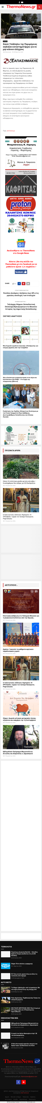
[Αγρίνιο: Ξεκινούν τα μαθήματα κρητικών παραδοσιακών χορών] (21, 635)
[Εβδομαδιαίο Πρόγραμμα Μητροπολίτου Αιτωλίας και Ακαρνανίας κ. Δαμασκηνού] (21, 737)
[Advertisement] (21, 846)
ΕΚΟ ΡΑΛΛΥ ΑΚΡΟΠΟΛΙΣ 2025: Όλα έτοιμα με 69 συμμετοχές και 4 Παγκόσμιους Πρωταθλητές (25, 1009)
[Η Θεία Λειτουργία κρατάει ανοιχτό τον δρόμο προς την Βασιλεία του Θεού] (5, 1046)
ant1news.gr (11, 131)
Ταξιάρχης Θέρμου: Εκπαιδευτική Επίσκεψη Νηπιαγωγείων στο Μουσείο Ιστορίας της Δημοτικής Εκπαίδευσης (21, 306)
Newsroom (8, 52)
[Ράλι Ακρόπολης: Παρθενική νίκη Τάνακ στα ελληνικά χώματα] (5, 1000)
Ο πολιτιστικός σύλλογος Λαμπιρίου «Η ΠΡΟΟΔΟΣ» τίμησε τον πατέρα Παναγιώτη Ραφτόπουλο (18, 517)
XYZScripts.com (31, 1102)
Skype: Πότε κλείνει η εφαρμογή (22, 963)
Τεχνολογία (6, 947)
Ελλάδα (5, 41)
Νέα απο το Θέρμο (16, 1097)
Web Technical (25, 1093)
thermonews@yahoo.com (29, 1076)
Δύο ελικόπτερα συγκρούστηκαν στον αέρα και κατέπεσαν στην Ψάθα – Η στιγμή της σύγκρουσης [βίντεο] (20, 379)
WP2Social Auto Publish (13, 1102)
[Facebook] (18, 1082)
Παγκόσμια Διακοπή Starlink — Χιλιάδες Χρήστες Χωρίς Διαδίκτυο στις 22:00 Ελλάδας (24, 953)
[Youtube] (23, 1082)
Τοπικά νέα (26, 1097)
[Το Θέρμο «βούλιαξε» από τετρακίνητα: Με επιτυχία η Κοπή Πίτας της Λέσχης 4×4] (5, 990)
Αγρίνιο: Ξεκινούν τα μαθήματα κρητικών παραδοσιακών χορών (18, 650)
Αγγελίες (32, 1097)
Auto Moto (6, 982)
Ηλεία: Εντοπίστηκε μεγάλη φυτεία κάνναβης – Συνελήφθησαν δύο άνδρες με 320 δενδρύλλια (19, 482)
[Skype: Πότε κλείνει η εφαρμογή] (5, 966)
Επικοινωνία (32, 1099)
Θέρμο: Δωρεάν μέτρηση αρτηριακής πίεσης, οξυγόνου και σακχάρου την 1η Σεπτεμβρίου (19, 719)
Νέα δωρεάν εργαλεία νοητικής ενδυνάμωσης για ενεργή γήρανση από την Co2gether (20, 347)
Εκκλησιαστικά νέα (9, 1018)
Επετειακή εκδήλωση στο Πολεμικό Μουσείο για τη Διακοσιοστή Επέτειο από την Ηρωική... (21, 617)
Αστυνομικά (8, 1099)
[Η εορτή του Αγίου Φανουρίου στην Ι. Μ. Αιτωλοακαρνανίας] (5, 1036)
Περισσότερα (23, 1099)
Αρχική (7, 1097)
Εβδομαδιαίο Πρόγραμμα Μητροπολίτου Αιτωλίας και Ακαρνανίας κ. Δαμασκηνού (18, 753)
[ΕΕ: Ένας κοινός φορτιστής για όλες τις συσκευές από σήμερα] (5, 976)
